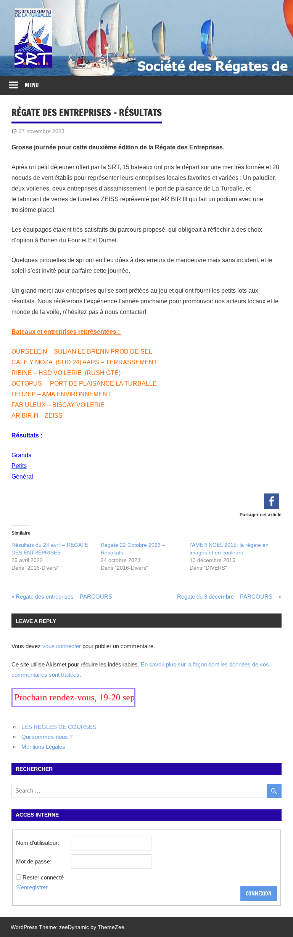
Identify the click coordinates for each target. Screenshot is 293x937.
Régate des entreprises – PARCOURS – (66, 596)
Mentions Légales (43, 746)
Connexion (259, 893)
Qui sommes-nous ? (46, 737)
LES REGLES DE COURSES (59, 727)
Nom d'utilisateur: (37, 842)
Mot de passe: (34, 861)
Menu (32, 85)
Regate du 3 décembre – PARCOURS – (227, 596)
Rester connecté (43, 877)
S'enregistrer (32, 887)
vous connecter (61, 646)
